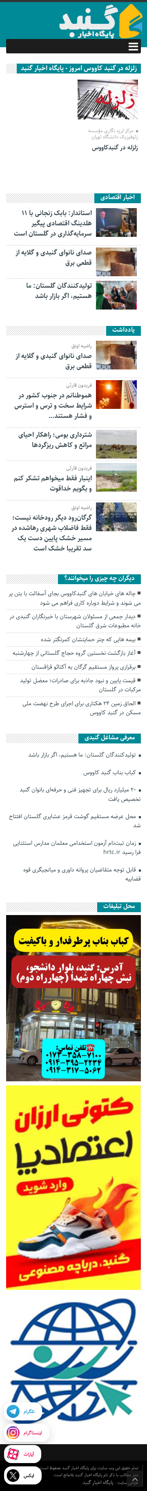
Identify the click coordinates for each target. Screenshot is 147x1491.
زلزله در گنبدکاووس (115, 147)
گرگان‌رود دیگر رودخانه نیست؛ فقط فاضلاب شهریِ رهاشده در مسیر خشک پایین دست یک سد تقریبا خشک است (51, 533)
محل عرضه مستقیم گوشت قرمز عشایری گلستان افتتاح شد (75, 821)
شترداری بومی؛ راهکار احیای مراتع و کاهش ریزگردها (55, 440)
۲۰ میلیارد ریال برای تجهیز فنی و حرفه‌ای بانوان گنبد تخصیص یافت (80, 794)
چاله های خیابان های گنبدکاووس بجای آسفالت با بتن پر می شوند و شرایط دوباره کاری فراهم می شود (75, 598)
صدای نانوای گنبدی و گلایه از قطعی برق (54, 257)
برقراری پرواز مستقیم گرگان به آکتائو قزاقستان (83, 667)
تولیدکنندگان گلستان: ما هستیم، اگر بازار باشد (59, 291)
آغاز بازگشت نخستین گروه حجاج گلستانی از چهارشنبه (74, 653)
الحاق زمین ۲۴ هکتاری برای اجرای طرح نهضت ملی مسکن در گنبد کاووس (81, 708)
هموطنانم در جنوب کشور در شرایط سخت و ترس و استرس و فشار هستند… (53, 406)
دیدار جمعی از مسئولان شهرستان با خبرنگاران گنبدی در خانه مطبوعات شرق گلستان (75, 621)
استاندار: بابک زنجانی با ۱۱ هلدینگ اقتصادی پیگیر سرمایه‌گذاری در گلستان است (53, 223)
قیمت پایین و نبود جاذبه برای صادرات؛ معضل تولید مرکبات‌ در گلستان (80, 685)
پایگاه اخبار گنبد (98, 1482)
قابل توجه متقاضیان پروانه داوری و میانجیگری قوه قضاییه (82, 874)
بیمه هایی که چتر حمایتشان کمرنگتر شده (88, 640)
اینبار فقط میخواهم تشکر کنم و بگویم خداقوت (53, 483)
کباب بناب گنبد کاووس (110, 773)
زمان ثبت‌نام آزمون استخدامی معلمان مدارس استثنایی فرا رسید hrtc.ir (77, 847)
